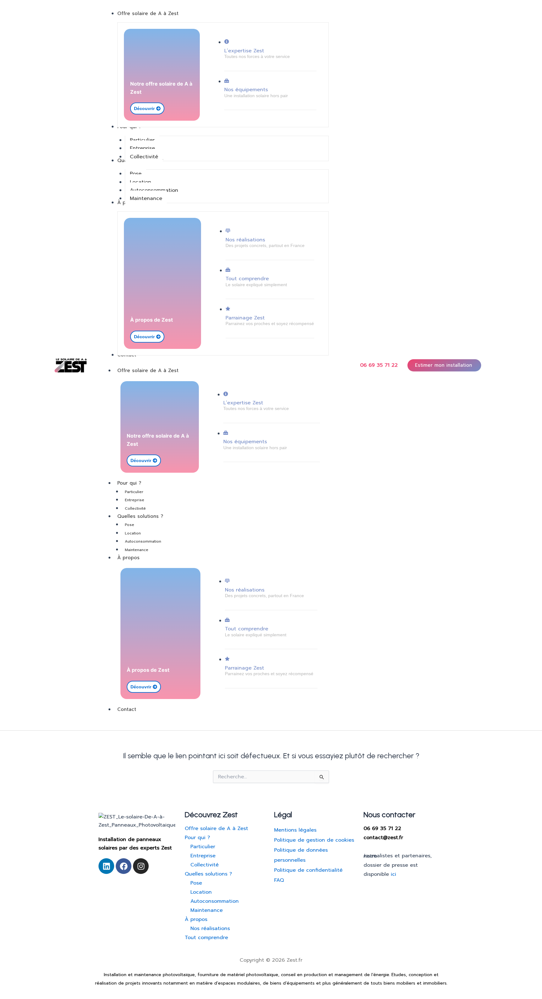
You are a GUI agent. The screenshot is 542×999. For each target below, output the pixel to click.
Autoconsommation (143, 541)
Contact (126, 709)
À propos (128, 557)
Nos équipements (246, 89)
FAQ (279, 880)
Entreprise (134, 500)
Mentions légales (295, 830)
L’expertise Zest (244, 51)
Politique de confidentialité (308, 870)
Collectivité (135, 508)
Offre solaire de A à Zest (147, 370)
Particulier (134, 492)
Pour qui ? (129, 483)
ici (393, 874)
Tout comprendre (247, 278)
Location (133, 533)
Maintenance (136, 550)
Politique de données (301, 850)
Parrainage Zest (245, 318)
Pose (129, 525)
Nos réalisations (245, 240)
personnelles (290, 860)
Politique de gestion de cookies (314, 840)
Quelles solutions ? (140, 516)
